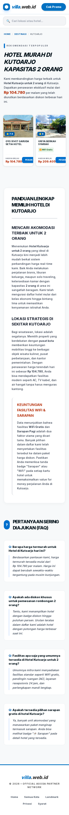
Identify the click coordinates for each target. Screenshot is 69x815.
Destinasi (20, 34)
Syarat (42, 803)
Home (7, 34)
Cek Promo (53, 6)
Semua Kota (31, 796)
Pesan (28, 160)
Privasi (27, 803)
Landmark (51, 796)
